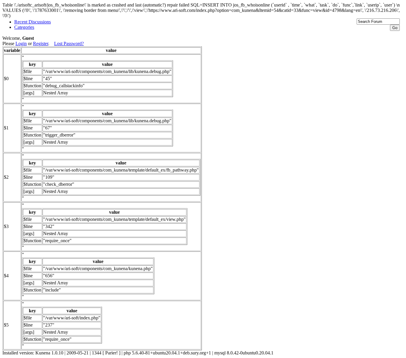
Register (40, 43)
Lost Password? (69, 43)
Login (21, 43)
